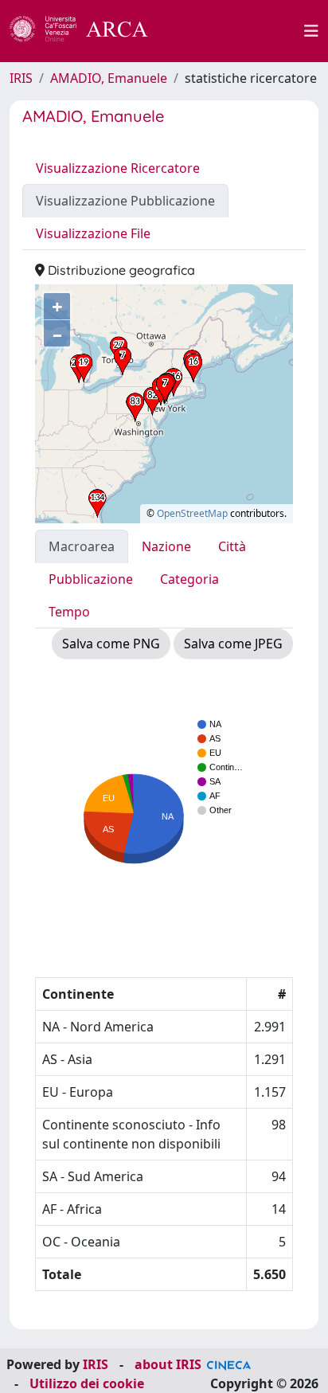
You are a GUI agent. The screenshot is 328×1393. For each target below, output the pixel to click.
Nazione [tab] (166, 546)
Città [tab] (232, 546)
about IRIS (168, 1364)
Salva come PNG (111, 643)
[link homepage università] (235, 31)
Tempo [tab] (69, 611)
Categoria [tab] (189, 579)
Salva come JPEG (233, 643)
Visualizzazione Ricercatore (118, 168)
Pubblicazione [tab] (91, 579)
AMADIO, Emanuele (108, 78)
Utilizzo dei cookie (86, 1383)
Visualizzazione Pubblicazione (125, 200)
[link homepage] (88, 31)
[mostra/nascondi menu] (311, 31)
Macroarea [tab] (82, 546)
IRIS (21, 78)
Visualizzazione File (93, 233)
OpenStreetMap (192, 513)
